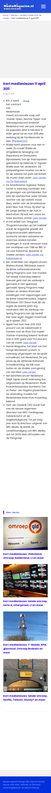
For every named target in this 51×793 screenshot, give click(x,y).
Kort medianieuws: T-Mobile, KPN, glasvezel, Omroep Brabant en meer (25, 648)
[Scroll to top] (47, 789)
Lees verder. (40, 218)
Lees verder (30, 342)
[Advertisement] (25, 49)
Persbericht (19, 141)
